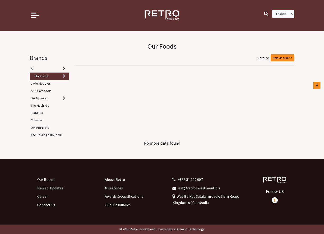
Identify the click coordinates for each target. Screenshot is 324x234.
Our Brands (46, 179)
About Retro (115, 179)
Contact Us (46, 204)
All (32, 69)
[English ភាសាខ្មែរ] (283, 14)
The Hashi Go (40, 105)
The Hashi (41, 76)
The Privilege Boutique (47, 135)
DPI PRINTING (40, 127)
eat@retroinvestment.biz (198, 188)
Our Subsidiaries (118, 204)
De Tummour (40, 98)
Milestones (114, 188)
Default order (281, 58)
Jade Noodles (41, 83)
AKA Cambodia (41, 91)
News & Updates (50, 188)
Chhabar (36, 120)
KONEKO (37, 113)
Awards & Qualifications (124, 196)
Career (42, 196)
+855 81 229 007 (189, 179)
